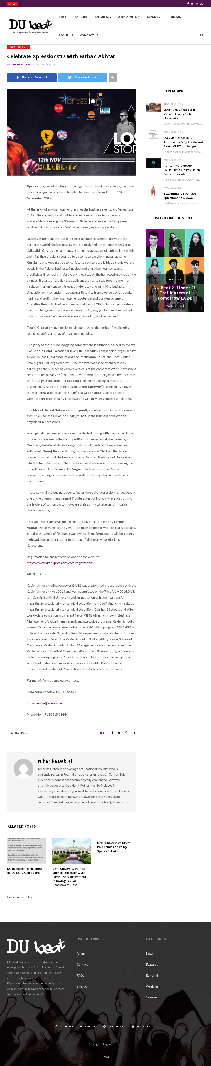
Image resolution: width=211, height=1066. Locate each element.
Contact (82, 964)
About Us (65, 35)
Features (80, 17)
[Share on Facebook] (11, 198)
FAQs (80, 975)
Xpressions (19, 732)
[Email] (11, 230)
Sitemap (82, 986)
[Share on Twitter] (11, 209)
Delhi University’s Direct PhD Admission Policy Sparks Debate (114, 847)
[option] (175, 270)
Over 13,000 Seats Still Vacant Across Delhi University (51, 3)
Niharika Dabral (21, 64)
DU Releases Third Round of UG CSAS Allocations (25, 871)
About (81, 953)
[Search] (201, 35)
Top (107, 1057)
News (62, 17)
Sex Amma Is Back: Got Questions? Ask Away (180, 196)
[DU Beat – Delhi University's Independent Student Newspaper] (30, 26)
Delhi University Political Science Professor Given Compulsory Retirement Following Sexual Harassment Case (69, 877)
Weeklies (152, 986)
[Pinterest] (11, 219)
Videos (175, 17)
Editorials (102, 17)
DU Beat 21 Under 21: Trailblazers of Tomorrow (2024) (175, 293)
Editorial (152, 975)
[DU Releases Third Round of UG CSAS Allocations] (26, 850)
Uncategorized (19, 46)
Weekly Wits (127, 17)
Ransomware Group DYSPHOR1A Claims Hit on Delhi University (182, 170)
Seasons (153, 17)
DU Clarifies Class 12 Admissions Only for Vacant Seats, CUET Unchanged (183, 142)
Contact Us (89, 35)
